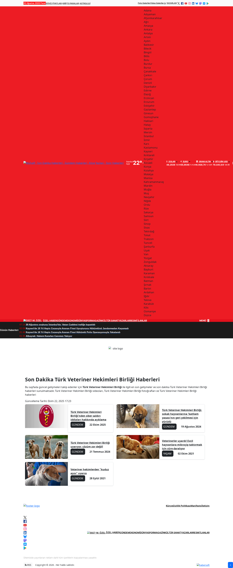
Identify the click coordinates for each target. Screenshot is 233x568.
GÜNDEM (62, 320)
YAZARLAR (171, 3)
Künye (169, 505)
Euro (185, 162)
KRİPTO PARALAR (70, 3)
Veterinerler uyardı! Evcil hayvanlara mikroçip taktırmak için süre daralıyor (182, 444)
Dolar (171, 162)
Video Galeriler (157, 3)
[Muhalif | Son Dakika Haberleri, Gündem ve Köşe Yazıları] (31, 505)
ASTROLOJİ (85, 3)
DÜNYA (81, 320)
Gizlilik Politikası (182, 505)
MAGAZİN (96, 320)
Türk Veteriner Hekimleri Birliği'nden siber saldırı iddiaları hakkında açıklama (88, 415)
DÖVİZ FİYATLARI (54, 3)
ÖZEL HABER (50, 320)
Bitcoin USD (221, 162)
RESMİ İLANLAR (138, 320)
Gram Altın (204, 162)
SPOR (88, 320)
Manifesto (196, 505)
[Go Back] (230, 565)
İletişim (206, 505)
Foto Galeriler (144, 3)
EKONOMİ (72, 320)
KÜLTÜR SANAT (110, 320)
